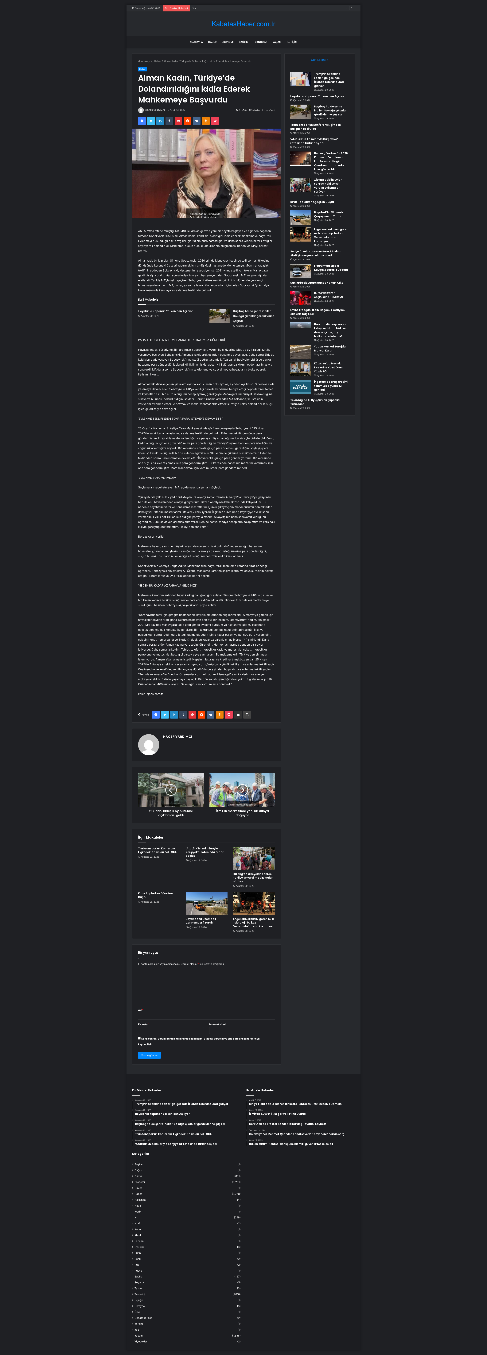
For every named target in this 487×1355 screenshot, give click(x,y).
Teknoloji (260, 41)
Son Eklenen (319, 60)
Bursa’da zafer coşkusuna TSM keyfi (328, 295)
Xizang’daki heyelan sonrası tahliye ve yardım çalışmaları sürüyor (253, 877)
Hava (137, 1205)
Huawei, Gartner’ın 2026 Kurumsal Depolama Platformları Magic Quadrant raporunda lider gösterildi (331, 161)
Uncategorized (143, 1317)
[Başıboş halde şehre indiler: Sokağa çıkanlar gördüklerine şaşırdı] (219, 316)
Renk (137, 1258)
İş (135, 1217)
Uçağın (138, 1300)
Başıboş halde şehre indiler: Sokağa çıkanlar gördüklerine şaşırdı (229, 8)
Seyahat (139, 1282)
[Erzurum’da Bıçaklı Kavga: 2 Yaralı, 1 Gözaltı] (300, 271)
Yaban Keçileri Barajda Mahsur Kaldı (330, 348)
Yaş (136, 1329)
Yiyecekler (140, 1341)
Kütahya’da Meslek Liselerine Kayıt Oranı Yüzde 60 (328, 367)
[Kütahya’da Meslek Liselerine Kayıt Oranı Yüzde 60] (300, 369)
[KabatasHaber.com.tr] (243, 24)
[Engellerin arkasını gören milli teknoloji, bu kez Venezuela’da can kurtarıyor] (254, 903)
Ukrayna (139, 1306)
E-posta (144, 1024)
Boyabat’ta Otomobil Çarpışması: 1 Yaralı (201, 920)
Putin (137, 1252)
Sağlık (243, 41)
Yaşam (277, 41)
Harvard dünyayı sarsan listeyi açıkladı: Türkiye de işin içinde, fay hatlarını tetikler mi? (330, 330)
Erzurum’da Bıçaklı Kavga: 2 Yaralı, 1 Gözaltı (331, 268)
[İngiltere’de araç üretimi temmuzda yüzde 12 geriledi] (300, 387)
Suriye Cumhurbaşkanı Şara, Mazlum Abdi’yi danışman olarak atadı (315, 253)
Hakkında (140, 1199)
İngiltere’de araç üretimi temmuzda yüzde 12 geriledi (331, 386)
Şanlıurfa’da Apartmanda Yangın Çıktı (317, 283)
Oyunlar (139, 1247)
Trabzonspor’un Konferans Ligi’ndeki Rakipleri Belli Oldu (157, 850)
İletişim (292, 41)
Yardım (138, 1323)
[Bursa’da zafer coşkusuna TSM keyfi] (300, 298)
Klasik (138, 1235)
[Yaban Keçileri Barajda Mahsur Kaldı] (300, 352)
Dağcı (138, 1170)
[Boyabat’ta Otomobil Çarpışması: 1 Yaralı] (207, 903)
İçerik (137, 1211)
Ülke (137, 1311)
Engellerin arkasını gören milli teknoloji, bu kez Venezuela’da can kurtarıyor (253, 922)
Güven (138, 1187)
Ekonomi (228, 41)
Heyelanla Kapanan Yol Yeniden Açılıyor (165, 311)
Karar (137, 1229)
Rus (136, 1264)
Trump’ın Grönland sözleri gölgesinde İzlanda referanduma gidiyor (329, 80)
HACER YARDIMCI (155, 110)
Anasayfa (196, 41)
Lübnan (139, 1241)
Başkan (138, 1164)
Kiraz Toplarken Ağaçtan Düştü (155, 895)
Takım (138, 1288)
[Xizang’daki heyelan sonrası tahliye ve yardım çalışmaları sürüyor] (254, 858)
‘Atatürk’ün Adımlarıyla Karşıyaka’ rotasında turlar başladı (205, 852)
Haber (212, 41)
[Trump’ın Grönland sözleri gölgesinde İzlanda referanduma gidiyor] (300, 79)
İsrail (137, 1223)
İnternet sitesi (217, 1024)
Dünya (138, 1176)
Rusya (138, 1270)
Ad (140, 1010)
